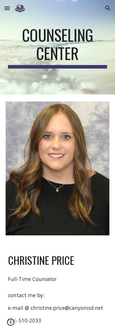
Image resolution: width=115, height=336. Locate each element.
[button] (7, 8)
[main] (57, 47)
